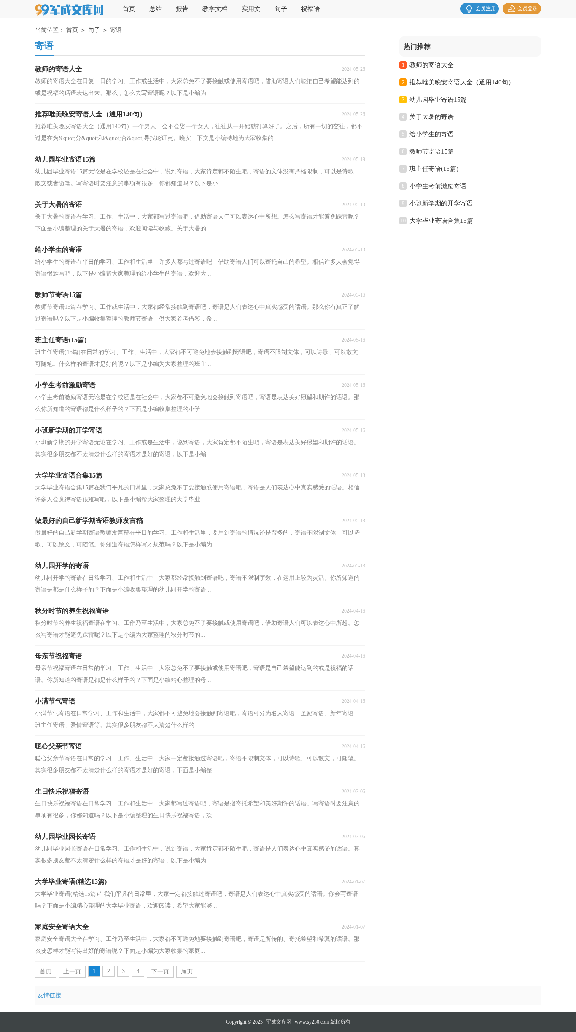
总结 (155, 8)
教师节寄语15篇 (431, 151)
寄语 (116, 30)
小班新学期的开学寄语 (441, 203)
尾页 (187, 971)
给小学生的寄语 (431, 134)
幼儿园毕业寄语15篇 (438, 99)
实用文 (251, 8)
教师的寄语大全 (431, 65)
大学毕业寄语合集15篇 (441, 220)
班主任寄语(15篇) (433, 168)
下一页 (160, 971)
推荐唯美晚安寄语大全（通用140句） (461, 82)
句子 (281, 8)
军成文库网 (278, 1022)
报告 (182, 8)
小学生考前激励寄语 (437, 186)
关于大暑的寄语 (431, 116)
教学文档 (215, 8)
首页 (129, 8)
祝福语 (310, 8)
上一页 (72, 971)
